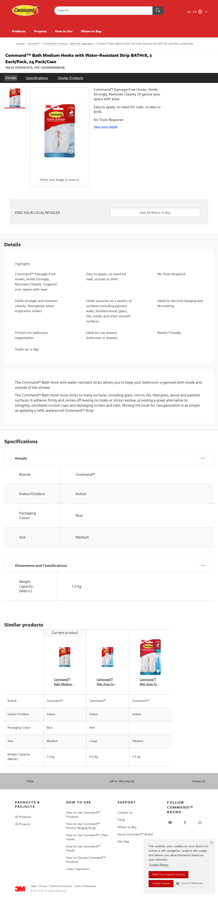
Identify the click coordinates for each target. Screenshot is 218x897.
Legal (33, 886)
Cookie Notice (159, 865)
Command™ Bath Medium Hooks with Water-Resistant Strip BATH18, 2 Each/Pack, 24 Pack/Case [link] (65, 682)
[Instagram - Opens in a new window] (200, 822)
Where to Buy (91, 31)
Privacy (43, 886)
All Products (23, 816)
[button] (189, 883)
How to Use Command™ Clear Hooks (87, 837)
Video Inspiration (77, 868)
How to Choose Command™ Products (86, 859)
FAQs (30, 781)
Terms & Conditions (61, 886)
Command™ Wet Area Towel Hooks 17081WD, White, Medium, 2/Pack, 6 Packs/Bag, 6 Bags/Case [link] (150, 682)
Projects (40, 31)
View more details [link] (106, 127)
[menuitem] (10, 78)
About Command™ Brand (135, 834)
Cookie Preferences (85, 886)
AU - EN (192, 12)
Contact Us (198, 781)
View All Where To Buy (155, 212)
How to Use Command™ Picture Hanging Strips (83, 825)
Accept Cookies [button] (161, 883)
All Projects (22, 824)
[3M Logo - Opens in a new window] (25, 10)
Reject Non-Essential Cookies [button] (168, 874)
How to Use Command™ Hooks (83, 848)
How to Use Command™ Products (83, 814)
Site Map (123, 841)
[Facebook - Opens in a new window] (185, 822)
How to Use (63, 31)
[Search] (158, 10)
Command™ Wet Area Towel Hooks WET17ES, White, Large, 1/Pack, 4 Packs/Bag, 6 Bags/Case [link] (107, 682)
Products (19, 31)
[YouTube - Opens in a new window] (170, 822)
